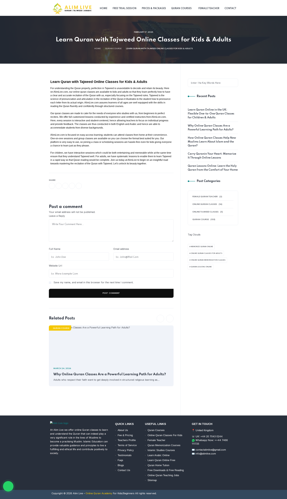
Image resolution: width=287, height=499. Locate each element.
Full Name (54, 248)
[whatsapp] (65, 186)
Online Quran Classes (204, 204)
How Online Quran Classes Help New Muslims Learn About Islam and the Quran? (212, 142)
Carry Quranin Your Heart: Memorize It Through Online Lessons (212, 156)
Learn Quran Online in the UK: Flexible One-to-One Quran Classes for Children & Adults (211, 113)
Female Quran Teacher (205, 197)
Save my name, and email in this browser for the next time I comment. (93, 282)
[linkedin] (230, 461)
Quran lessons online (201, 267)
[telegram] (72, 186)
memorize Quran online (202, 247)
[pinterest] (222, 461)
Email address (121, 248)
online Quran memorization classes (208, 260)
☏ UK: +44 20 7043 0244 (207, 436)
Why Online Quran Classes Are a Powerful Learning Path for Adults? (109, 374)
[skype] (79, 186)
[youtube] (214, 461)
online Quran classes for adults (206, 253)
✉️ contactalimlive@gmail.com (209, 449)
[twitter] (59, 186)
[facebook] (52, 186)
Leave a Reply (57, 215)
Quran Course (113, 49)
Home (97, 49)
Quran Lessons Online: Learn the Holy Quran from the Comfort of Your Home (213, 168)
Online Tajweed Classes (205, 212)
